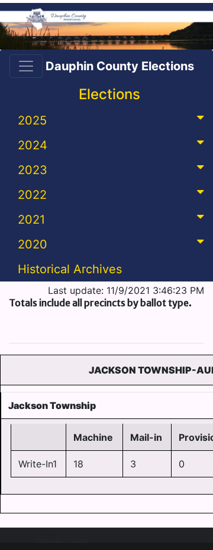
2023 (32, 170)
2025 (32, 120)
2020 (32, 244)
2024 (32, 145)
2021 (31, 219)
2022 (32, 195)
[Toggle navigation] (26, 66)
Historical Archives (70, 269)
